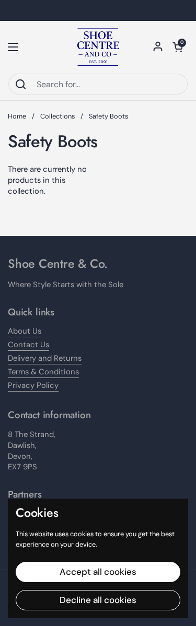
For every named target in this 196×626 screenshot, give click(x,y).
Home (17, 116)
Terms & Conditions (43, 372)
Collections (57, 116)
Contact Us (28, 344)
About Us (24, 331)
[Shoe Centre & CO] (98, 47)
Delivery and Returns (45, 358)
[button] (177, 47)
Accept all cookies (98, 571)
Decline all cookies (98, 600)
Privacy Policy (33, 385)
